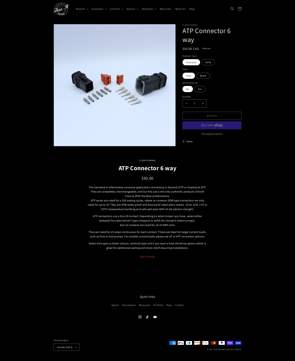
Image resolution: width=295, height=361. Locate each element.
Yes (200, 89)
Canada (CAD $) (65, 347)
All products (129, 305)
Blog (169, 305)
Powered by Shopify (233, 349)
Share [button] (189, 141)
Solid (208, 62)
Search (115, 305)
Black (203, 75)
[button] (82, 8)
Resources (144, 305)
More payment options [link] (211, 133)
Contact (179, 305)
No (187, 89)
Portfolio (158, 305)
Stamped (191, 62)
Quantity (186, 96)
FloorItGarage (219, 349)
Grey (188, 75)
